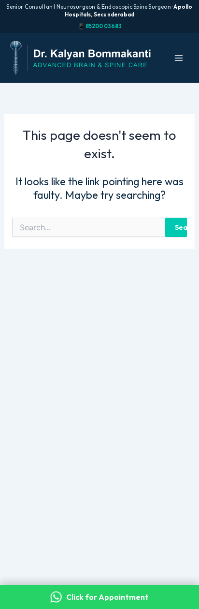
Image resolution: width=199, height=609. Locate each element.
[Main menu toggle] (178, 58)
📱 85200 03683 (100, 26)
